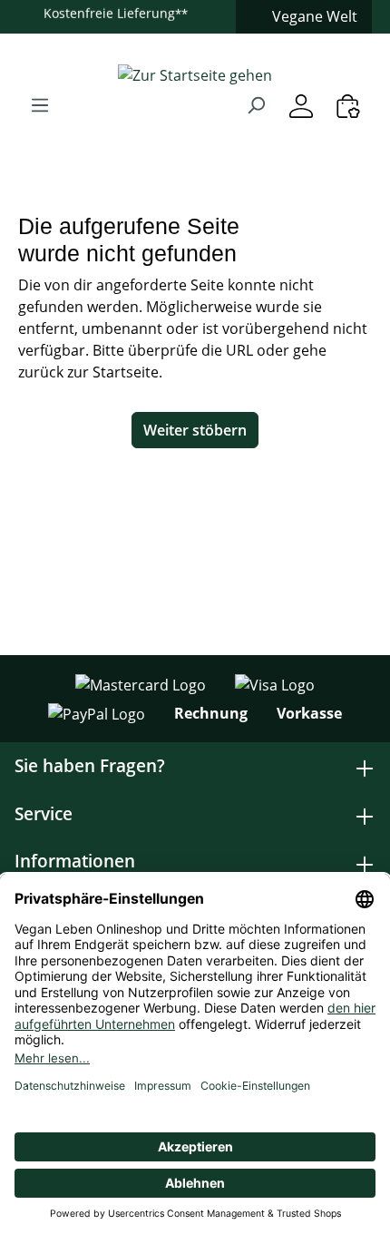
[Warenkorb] (348, 105)
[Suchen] (256, 104)
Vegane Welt (314, 16)
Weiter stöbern (195, 430)
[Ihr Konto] (301, 105)
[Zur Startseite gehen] (195, 74)
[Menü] (40, 104)
